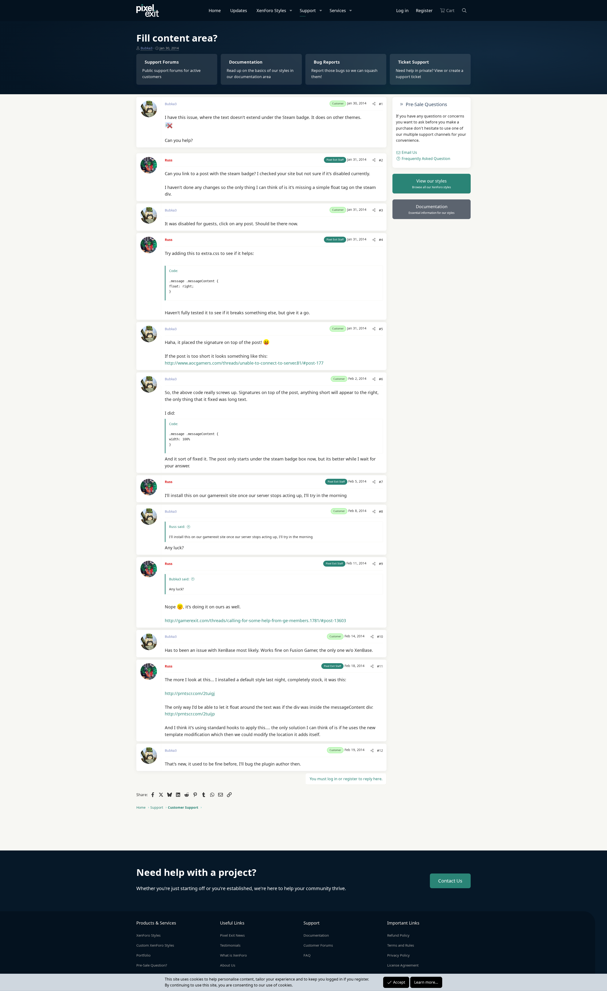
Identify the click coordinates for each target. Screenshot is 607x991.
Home (215, 10)
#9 (381, 563)
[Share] (374, 104)
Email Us (409, 152)
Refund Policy (398, 935)
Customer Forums (318, 945)
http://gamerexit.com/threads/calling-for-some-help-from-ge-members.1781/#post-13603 (255, 620)
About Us (227, 965)
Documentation (432, 209)
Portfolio (143, 955)
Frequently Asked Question (425, 158)
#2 (381, 160)
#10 (380, 636)
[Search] (464, 11)
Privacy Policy (398, 955)
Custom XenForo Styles (155, 945)
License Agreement (402, 965)
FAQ (307, 955)
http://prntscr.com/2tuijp (190, 714)
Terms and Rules (400, 945)
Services (338, 10)
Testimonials (230, 945)
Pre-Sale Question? (151, 965)
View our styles (431, 183)
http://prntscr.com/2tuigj (190, 693)
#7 (381, 481)
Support (308, 10)
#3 (381, 210)
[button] (291, 11)
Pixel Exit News (232, 935)
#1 (381, 104)
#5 (381, 329)
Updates (238, 10)
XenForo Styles (271, 10)
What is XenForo (233, 955)
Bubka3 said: (179, 579)
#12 (380, 750)
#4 (381, 239)
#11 (380, 666)
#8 (381, 511)
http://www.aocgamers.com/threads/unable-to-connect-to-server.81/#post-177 (244, 363)
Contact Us (450, 881)
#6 (381, 379)
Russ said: (177, 526)
